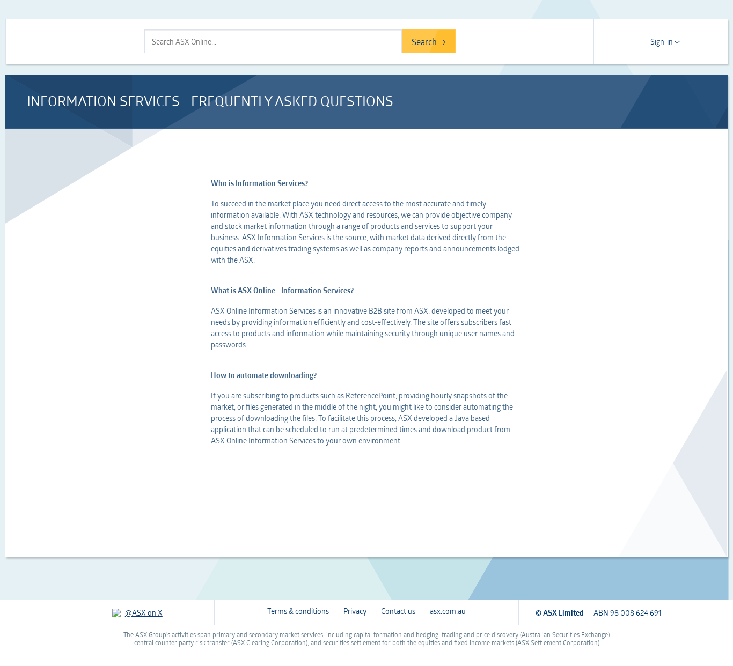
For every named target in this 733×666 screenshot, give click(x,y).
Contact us (398, 611)
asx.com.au (448, 611)
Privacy (354, 611)
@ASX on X (144, 613)
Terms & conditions (298, 611)
